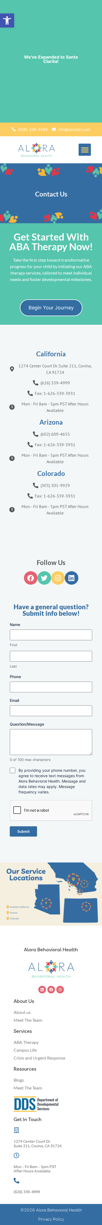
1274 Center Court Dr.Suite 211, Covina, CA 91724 (37, 1143)
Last (13, 666)
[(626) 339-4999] (16, 1180)
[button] (7, 20)
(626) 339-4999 (27, 1191)
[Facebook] (51, 989)
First (13, 645)
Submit (23, 831)
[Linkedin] (42, 989)
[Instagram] (60, 989)
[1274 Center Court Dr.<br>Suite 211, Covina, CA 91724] (16, 1130)
